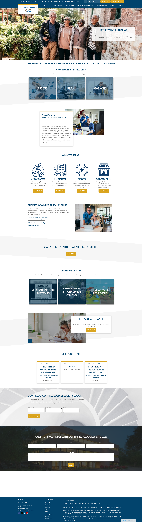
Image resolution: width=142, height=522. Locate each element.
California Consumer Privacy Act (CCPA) (111, 516)
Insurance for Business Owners (36, 220)
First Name (31, 407)
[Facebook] (98, 1)
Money (46, 511)
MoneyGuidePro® (117, 1)
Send (71, 465)
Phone (100, 443)
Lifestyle (47, 513)
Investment (47, 504)
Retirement (47, 502)
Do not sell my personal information (106, 518)
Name (41, 443)
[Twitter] (85, 1)
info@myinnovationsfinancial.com (71, 1)
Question (71, 452)
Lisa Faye (71, 367)
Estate (46, 506)
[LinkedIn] (90, 1)
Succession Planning (33, 225)
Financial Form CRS (69, 500)
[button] (46, 5)
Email (64, 407)
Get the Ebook (33, 416)
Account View (105, 1)
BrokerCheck (97, 503)
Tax (46, 509)
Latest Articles (48, 514)
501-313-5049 (56, 1)
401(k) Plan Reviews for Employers (37, 223)
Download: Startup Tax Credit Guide (38, 217)
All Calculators (48, 518)
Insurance (47, 507)
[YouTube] (94, 1)
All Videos (47, 516)
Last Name (48, 407)
